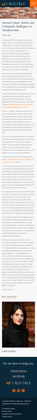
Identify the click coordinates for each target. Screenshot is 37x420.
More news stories (9, 296)
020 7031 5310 (19, 376)
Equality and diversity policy (12, 414)
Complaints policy (8, 409)
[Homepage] (3, 4)
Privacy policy (7, 411)
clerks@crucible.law (18, 371)
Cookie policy (7, 417)
